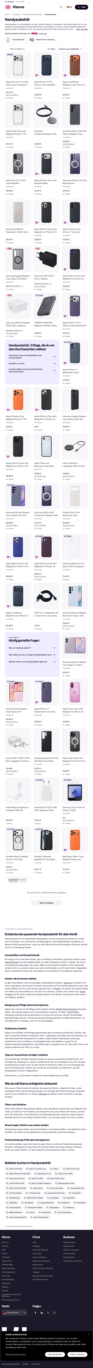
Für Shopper (9, 2)
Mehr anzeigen (82, 29)
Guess (82, 991)
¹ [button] (12, 95)
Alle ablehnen (55, 1354)
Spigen (57, 988)
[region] (46, 1345)
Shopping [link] (16, 14)
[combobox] (70, 49)
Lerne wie (43, 34)
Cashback (42, 1094)
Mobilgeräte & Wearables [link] (32, 14)
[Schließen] (89, 1334)
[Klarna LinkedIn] (42, 1313)
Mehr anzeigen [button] (46, 903)
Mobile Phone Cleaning (66, 1009)
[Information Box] (24, 49)
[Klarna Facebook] (35, 1313)
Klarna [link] (7, 14)
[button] (69, 7)
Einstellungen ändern (16, 1354)
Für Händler (20, 2)
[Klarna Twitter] (48, 1313)
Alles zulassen (77, 1354)
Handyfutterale (12, 962)
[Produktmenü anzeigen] (85, 19)
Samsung (68, 983)
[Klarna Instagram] (54, 1313)
